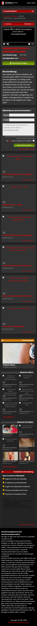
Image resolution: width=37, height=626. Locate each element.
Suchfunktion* (11, 11)
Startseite (7, 16)
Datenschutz (30, 149)
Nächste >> (29, 24)
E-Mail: (6, 120)
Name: (6, 115)
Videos (14, 16)
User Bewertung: (10, 55)
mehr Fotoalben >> (10, 466)
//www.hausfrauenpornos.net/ (9, 3)
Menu (34, 3)
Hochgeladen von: (10, 58)
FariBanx (23, 58)
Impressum (22, 149)
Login (29, 3)
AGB (10, 141)
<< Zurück (7, 24)
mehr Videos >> (9, 417)
